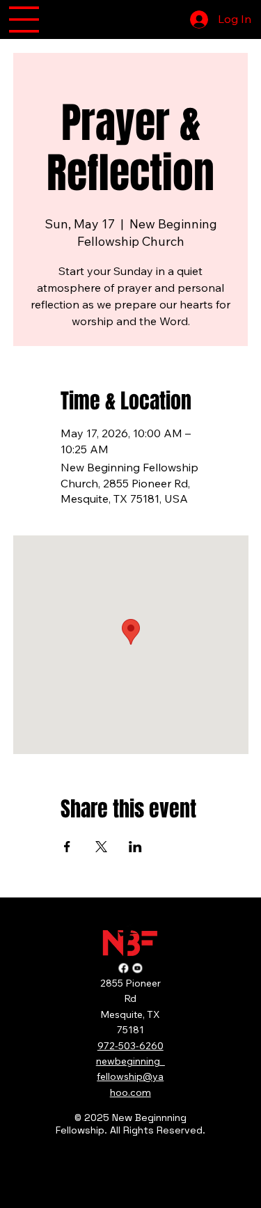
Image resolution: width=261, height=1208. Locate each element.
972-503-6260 (130, 1046)
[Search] (107, 19)
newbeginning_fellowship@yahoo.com (130, 1077)
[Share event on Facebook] (67, 846)
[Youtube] (137, 965)
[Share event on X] (101, 846)
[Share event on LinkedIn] (135, 846)
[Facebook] (123, 965)
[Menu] (24, 19)
